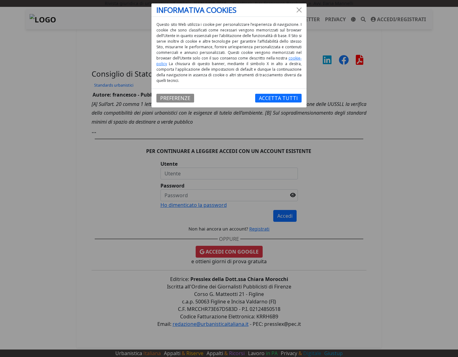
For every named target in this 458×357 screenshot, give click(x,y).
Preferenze (175, 98)
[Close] (299, 10)
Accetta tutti (278, 98)
